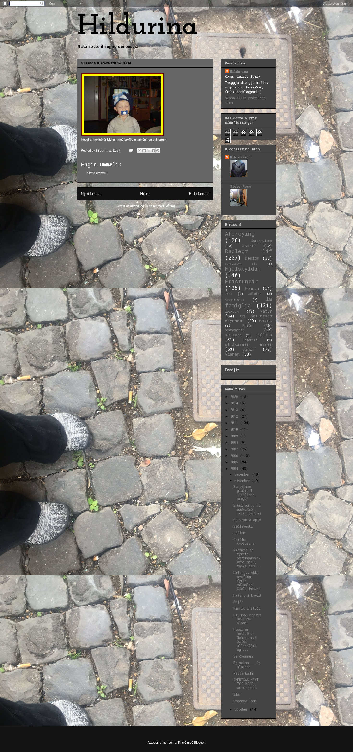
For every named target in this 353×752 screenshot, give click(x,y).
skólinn (263, 334)
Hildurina (137, 26)
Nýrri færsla (91, 194)
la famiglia (248, 302)
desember (243, 474)
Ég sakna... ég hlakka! (246, 664)
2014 (235, 403)
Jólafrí (254, 294)
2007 (235, 449)
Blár (237, 694)
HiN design (240, 157)
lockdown (232, 311)
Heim (144, 194)
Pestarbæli (243, 673)
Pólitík (265, 321)
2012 (235, 416)
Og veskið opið (247, 520)
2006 (235, 455)
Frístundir (241, 281)
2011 (235, 422)
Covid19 (248, 246)
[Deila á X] (148, 150)
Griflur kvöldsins (243, 541)
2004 (235, 468)
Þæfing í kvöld (247, 595)
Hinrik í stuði (247, 608)
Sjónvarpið (235, 330)
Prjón (247, 325)
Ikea (228, 294)
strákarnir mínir (248, 344)
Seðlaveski (243, 526)
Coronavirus (261, 241)
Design (252, 258)
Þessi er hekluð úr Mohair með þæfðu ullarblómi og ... (245, 639)
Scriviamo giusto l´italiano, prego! (244, 492)
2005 (235, 462)
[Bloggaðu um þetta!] (144, 150)
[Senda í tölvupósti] (139, 150)
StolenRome (240, 186)
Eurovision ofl (241, 263)
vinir (249, 349)
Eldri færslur (199, 194)
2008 (235, 442)
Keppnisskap (234, 300)
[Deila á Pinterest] (157, 150)
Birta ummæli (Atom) (160, 206)
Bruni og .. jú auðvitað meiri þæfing (247, 509)
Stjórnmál (251, 340)
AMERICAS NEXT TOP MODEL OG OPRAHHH (246, 683)
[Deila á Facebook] (153, 150)
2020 (235, 396)
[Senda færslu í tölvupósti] (130, 150)
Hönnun (252, 288)
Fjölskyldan (243, 268)
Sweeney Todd (245, 701)
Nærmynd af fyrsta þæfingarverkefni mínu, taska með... (247, 558)
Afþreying (240, 233)
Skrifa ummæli (97, 173)
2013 (235, 410)
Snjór (238, 602)
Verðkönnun (243, 656)
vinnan (232, 354)
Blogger (199, 742)
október (242, 709)
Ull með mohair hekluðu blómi (247, 619)
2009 (235, 436)
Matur (266, 311)
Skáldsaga (233, 335)
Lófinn (239, 532)
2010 (235, 429)
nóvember (243, 480)
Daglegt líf (248, 251)
